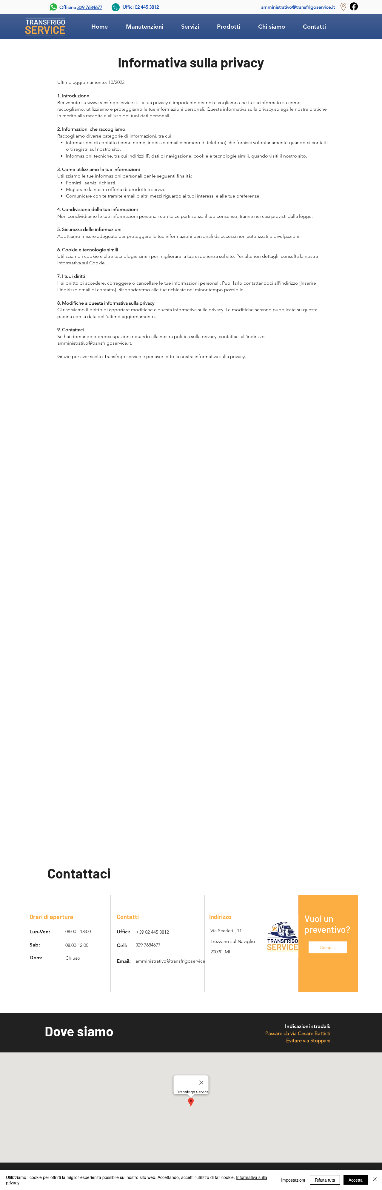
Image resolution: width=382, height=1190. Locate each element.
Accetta (356, 1180)
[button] (328, 947)
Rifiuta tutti (325, 1180)
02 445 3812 (147, 7)
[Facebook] (354, 6)
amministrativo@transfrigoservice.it (298, 7)
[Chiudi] (374, 1179)
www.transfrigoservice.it (112, 102)
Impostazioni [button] (293, 1180)
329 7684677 (89, 7)
